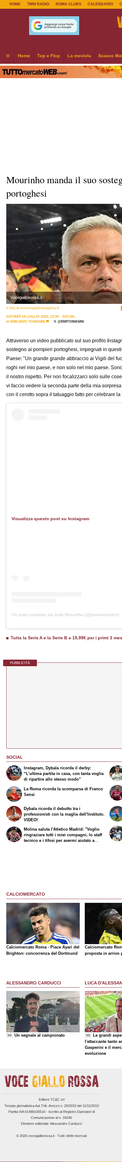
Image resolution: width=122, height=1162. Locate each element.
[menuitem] (8, 56)
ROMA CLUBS (68, 4)
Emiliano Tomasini (27, 321)
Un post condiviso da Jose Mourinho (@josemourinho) (65, 614)
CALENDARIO (100, 4)
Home (15, 4)
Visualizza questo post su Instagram (50, 518)
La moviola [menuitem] (79, 55)
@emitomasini (70, 321)
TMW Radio (38, 4)
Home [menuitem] (24, 55)
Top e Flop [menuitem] (48, 55)
